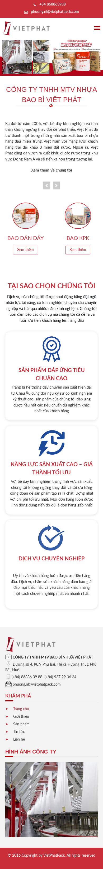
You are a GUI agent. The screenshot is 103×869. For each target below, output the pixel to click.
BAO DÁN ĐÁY (25, 238)
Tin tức (19, 732)
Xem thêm (25, 250)
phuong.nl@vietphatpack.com (55, 12)
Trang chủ (21, 709)
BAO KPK (78, 238)
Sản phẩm (21, 724)
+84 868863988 (52, 4)
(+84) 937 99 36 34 (60, 677)
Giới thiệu (21, 717)
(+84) (16, 677)
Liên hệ (19, 739)
